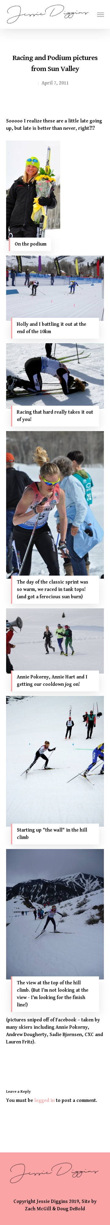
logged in (44, 1100)
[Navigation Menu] (100, 14)
